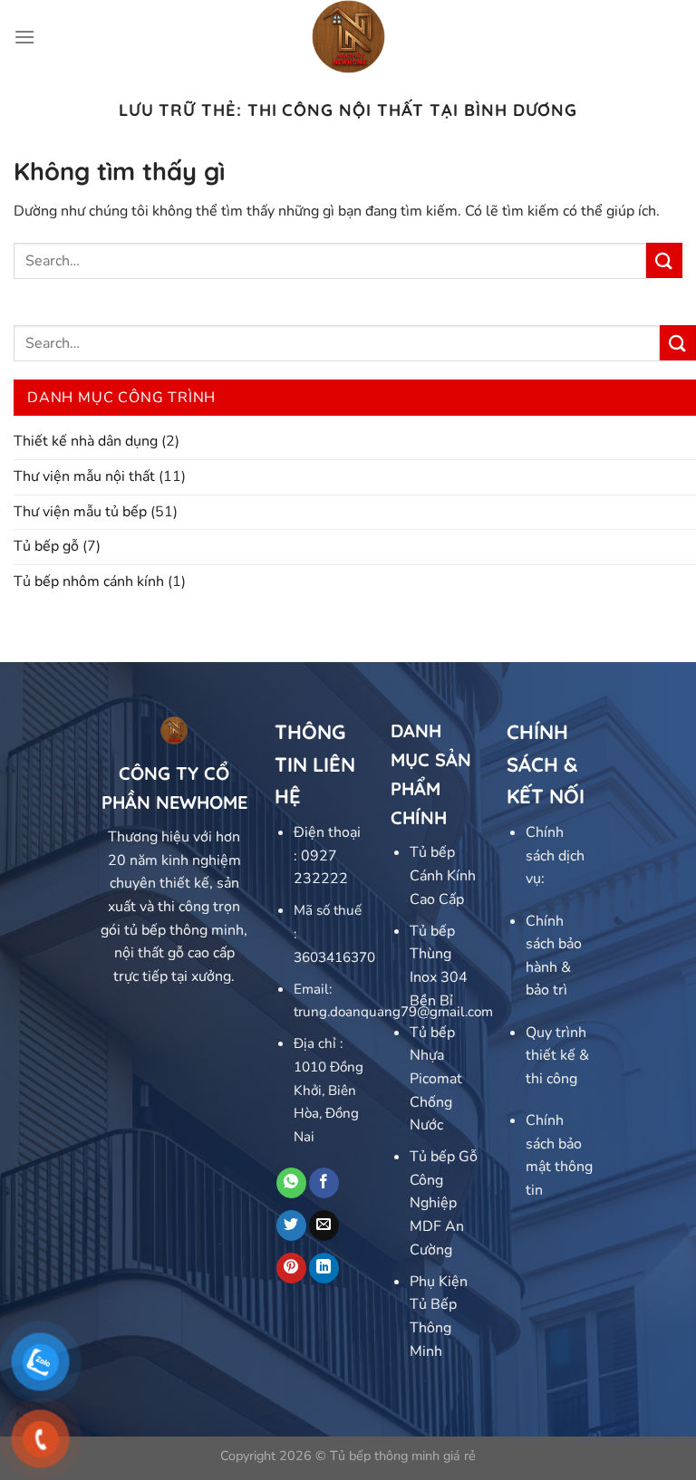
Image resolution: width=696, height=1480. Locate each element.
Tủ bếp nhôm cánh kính (89, 581)
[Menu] (24, 36)
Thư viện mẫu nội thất (84, 476)
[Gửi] (664, 260)
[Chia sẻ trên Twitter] (291, 1225)
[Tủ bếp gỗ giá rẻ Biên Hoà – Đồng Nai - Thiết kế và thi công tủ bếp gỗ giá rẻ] (348, 36)
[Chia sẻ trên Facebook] (324, 1183)
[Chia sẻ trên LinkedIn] (324, 1268)
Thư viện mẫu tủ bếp (80, 512)
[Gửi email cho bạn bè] (324, 1225)
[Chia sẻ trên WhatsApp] (291, 1183)
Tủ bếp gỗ (46, 546)
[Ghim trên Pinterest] (291, 1268)
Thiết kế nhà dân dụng (86, 441)
